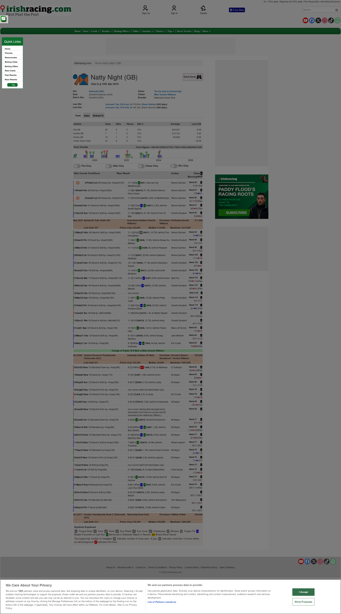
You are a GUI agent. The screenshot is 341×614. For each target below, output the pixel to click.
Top (13, 84)
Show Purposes (303, 601)
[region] (170, 596)
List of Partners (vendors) (162, 602)
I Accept (303, 592)
